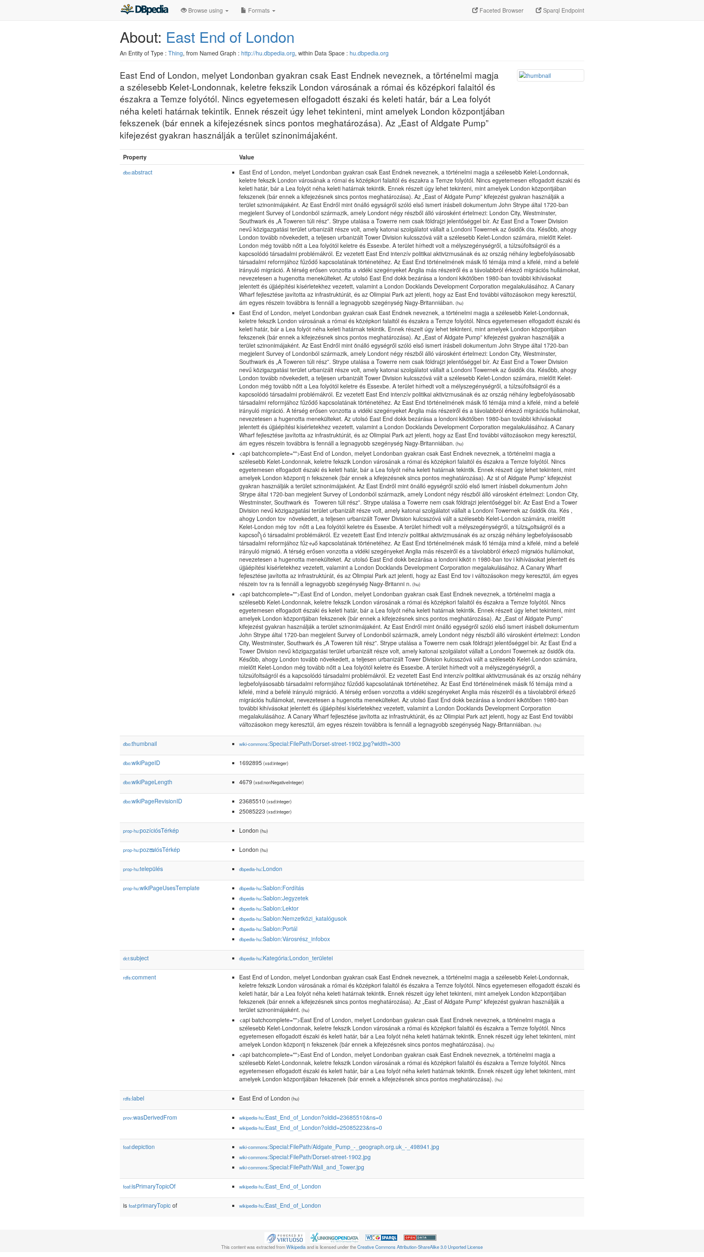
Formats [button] (258, 10)
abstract (137, 172)
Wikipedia (296, 1247)
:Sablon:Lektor (269, 908)
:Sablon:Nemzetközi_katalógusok (293, 918)
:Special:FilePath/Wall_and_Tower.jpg (301, 1167)
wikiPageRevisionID (152, 801)
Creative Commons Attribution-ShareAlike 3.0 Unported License (420, 1247)
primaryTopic (150, 1205)
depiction (139, 1146)
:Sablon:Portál (268, 928)
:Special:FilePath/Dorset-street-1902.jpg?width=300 (319, 743)
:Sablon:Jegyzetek (273, 898)
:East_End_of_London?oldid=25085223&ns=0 (310, 1127)
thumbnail (140, 743)
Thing (175, 53)
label (133, 1098)
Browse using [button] (205, 10)
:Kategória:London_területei (286, 958)
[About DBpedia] (144, 10)
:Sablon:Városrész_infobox (284, 939)
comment (139, 977)
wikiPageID (141, 763)
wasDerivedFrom (150, 1117)
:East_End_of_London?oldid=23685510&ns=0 (310, 1117)
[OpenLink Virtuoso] (284, 1237)
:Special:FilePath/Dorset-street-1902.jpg (305, 1157)
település (143, 868)
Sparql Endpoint (562, 10)
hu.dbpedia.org (369, 53)
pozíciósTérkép (151, 830)
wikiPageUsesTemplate (161, 888)
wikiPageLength (147, 782)
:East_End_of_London (280, 1186)
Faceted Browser (501, 10)
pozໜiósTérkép (151, 849)
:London (260, 868)
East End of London (230, 36)
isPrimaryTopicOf (149, 1186)
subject (136, 958)
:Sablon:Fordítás (271, 888)
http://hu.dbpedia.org (268, 53)
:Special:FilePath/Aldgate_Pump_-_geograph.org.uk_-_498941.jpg (339, 1146)
